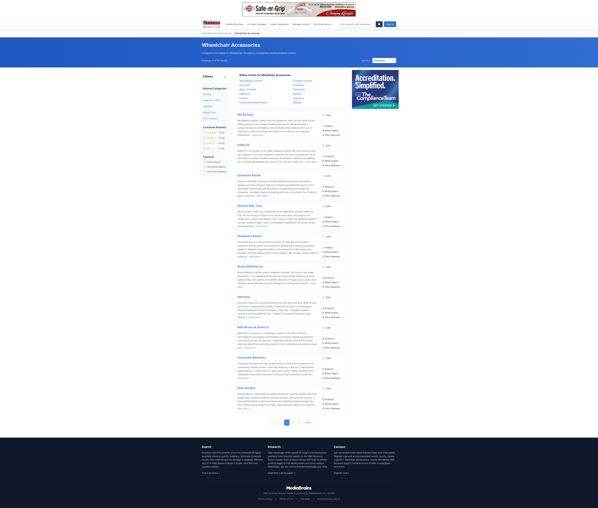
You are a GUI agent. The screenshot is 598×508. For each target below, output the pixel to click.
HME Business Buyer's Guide (217, 33)
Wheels (297, 102)
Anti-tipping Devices (251, 80)
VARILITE (243, 145)
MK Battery (245, 114)
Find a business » (211, 472)
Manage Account (301, 24)
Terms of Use (286, 498)
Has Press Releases (217, 171)
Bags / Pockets (247, 89)
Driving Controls (302, 80)
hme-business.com (327, 498)
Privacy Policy (265, 498)
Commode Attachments (253, 102)
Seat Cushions (210, 118)
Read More (258, 135)
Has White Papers (216, 166)
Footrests (298, 85)
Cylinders (208, 106)
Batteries (244, 93)
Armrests (244, 85)
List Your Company (256, 24)
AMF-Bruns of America (253, 327)
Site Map (305, 498)
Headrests (299, 89)
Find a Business (322, 24)
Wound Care (209, 112)
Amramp (243, 297)
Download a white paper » (281, 472)
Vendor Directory (234, 24)
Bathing (207, 94)
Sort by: (366, 60)
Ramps (297, 93)
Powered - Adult (211, 100)
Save (328, 115)
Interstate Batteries (251, 357)
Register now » (341, 472)
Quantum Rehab (249, 175)
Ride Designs (246, 388)
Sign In (390, 24)
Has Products (214, 161)
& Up (216, 132)
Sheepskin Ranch (249, 236)
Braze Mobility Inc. (250, 266)
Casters (243, 98)
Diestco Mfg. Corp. (250, 205)
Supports (298, 98)
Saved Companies (279, 24)
